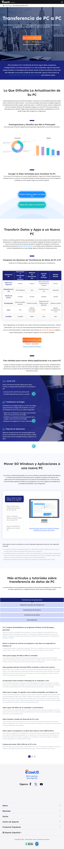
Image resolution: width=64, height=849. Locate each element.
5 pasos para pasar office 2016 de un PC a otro (19, 744)
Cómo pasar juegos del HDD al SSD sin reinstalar (20, 655)
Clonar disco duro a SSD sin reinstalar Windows (25, 75)
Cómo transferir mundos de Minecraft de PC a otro (21, 719)
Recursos (6, 811)
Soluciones (8, 5)
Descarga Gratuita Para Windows (32, 44)
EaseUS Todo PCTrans (25, 246)
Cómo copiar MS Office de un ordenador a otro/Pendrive (23, 707)
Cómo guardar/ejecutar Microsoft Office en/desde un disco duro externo (29, 667)
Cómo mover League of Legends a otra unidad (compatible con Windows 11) (30, 692)
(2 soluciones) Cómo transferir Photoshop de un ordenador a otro (26, 681)
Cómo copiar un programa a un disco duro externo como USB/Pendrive (28, 731)
